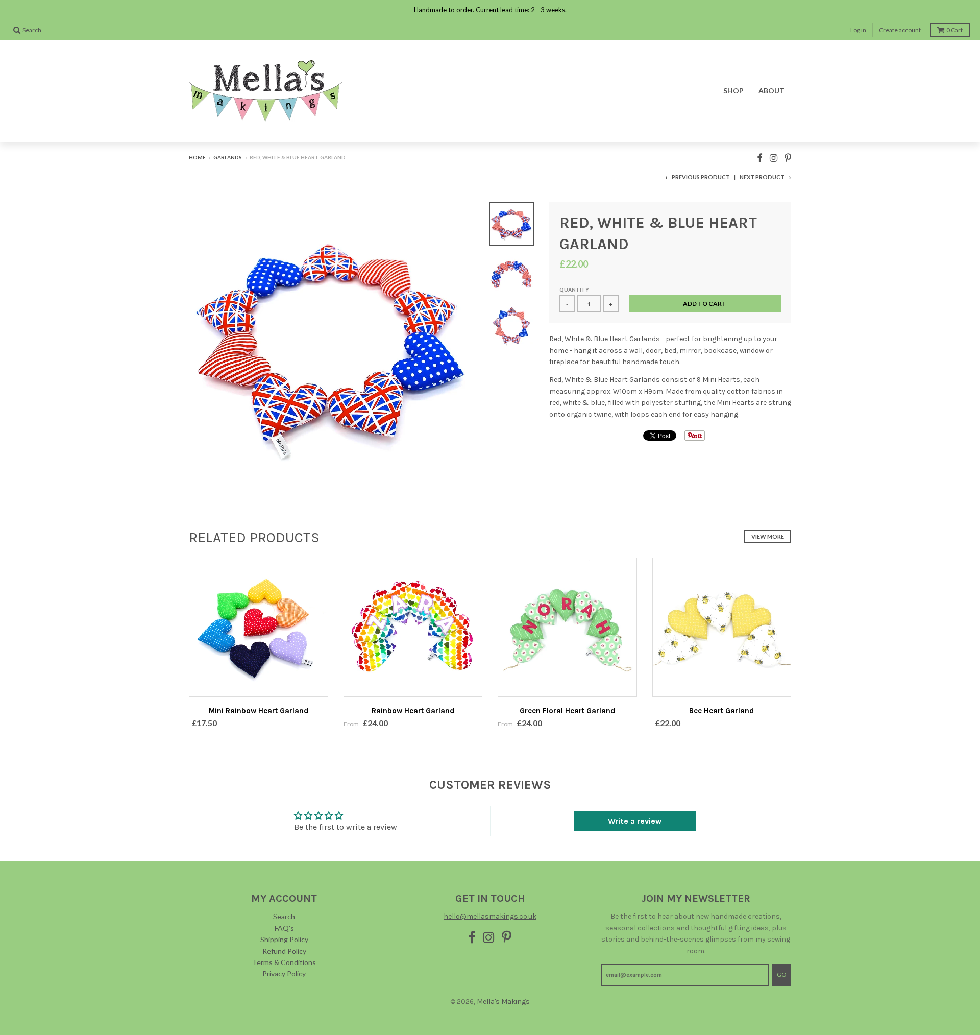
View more (767, 536)
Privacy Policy (284, 973)
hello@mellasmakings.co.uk (490, 916)
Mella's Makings (503, 1001)
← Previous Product (697, 177)
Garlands (227, 157)
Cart (954, 30)
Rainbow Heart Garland (413, 710)
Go (781, 974)
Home (197, 157)
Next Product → (765, 177)
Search (284, 916)
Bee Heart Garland (721, 710)
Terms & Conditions (284, 962)
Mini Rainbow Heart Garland (258, 710)
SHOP (733, 90)
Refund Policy (284, 951)
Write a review (635, 821)
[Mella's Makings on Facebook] (760, 158)
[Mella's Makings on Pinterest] (788, 158)
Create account (900, 30)
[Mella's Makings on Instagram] (773, 158)
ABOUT (771, 90)
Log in (858, 30)
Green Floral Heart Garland (567, 710)
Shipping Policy (284, 939)
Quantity (574, 289)
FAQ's (284, 928)
